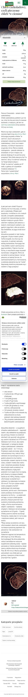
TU (16, 169)
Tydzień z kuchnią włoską (8, 640)
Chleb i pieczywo (6, 627)
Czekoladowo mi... (6, 636)
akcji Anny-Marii (20, 134)
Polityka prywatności (9, 680)
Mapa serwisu (21, 680)
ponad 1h (10, 631)
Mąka (3, 631)
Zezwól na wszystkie (14, 369)
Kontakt (9, 686)
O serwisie (10, 677)
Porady (14, 683)
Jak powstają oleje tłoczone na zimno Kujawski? (14, 669)
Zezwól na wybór (14, 374)
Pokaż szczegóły (18, 364)
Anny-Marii (14, 173)
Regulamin (18, 677)
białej (11, 127)
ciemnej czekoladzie (8, 125)
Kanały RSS (7, 683)
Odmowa (14, 378)
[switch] (24, 349)
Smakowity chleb (19, 636)
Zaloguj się (17, 686)
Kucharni (4, 314)
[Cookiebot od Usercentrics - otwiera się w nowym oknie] (19, 318)
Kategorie (21, 683)
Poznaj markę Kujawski (14, 661)
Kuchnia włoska (18, 627)
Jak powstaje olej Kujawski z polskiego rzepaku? (14, 664)
